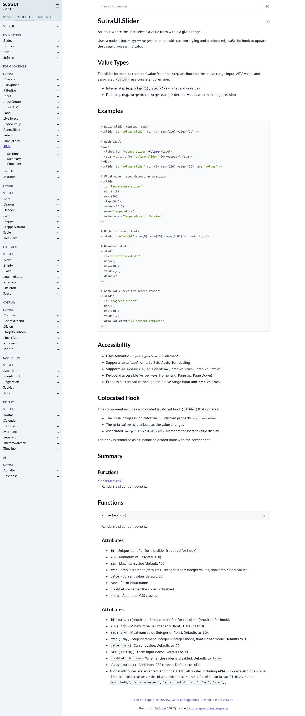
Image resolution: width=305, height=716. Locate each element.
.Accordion (10, 370)
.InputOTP (10, 107)
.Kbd (6, 52)
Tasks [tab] (45, 17)
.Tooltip (8, 349)
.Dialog (8, 326)
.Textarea (9, 177)
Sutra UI (10, 4)
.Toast (7, 293)
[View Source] (268, 18)
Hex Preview (161, 700)
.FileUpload (11, 85)
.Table (7, 232)
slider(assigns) (110, 480)
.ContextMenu (13, 321)
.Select (7, 135)
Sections (13, 153)
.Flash (7, 271)
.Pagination (11, 382)
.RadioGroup (12, 124)
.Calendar (10, 420)
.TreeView (10, 238)
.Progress (9, 282)
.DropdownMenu (15, 332)
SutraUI (8, 26)
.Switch (8, 171)
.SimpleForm (12, 141)
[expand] (58, 27)
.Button (8, 46)
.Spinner (9, 57)
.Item (6, 215)
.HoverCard (11, 337)
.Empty (8, 265)
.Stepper (9, 221)
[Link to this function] (94, 515)
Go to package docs (185, 699)
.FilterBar (9, 90)
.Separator (10, 437)
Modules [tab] (25, 17)
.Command (10, 315)
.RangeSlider (12, 129)
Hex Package (143, 700)
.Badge (7, 40)
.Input (7, 96)
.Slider (7, 146)
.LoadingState (12, 276)
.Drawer (8, 204)
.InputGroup (12, 101)
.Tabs (6, 393)
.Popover (9, 343)
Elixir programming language (207, 708)
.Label (7, 113)
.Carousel (9, 426)
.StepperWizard (14, 227)
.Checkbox (10, 79)
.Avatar (8, 415)
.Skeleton (9, 288)
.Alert (7, 260)
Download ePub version (216, 700)
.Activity (9, 470)
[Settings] (267, 6)
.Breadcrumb (12, 376)
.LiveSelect (10, 118)
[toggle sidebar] (56, 6)
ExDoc (159, 708)
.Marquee (10, 431)
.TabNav (8, 387)
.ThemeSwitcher (14, 443)
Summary (14, 158)
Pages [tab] (7, 17)
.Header (8, 210)
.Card (7, 199)
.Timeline (9, 448)
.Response (10, 476)
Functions (14, 163)
